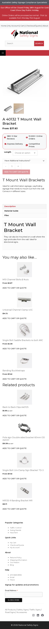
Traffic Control (15, 528)
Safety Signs (22, 610)
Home (3, 26)
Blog (12, 565)
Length (7, 152)
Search (39, 43)
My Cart (13, 543)
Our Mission (14, 562)
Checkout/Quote (33, 26)
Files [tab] (6, 215)
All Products (10, 610)
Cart (22, 26)
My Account (13, 26)
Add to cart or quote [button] (15, 415)
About (45, 26)
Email (12, 577)
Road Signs (10, 612)
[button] (24, 161)
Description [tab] (10, 206)
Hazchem (14, 533)
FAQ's (12, 580)
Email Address (11, 590)
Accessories (22, 612)
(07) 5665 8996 (16, 575)
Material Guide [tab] (11, 211)
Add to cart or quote (16, 172)
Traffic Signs (35, 610)
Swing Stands (15, 530)
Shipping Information (18, 560)
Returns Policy (15, 557)
